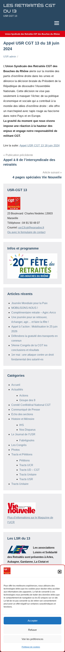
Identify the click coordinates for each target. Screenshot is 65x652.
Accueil (15, 384)
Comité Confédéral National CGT (31, 404)
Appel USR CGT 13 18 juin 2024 (40, 145)
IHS (21, 425)
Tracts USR (26, 479)
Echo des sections (22, 414)
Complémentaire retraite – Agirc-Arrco (33, 312)
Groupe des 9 (27, 400)
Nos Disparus (27, 429)
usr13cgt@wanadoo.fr (31, 227)
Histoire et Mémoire (22, 419)
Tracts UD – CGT (29, 469)
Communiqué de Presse (25, 409)
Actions (23, 395)
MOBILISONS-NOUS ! (24, 307)
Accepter (33, 620)
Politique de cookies (31, 647)
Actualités (17, 389)
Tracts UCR (26, 465)
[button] (59, 571)
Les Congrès (18, 445)
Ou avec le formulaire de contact (26, 232)
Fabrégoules (26, 440)
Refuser (32, 629)
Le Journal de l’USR (23, 434)
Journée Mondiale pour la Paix (29, 303)
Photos (15, 449)
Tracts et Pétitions (21, 454)
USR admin (9, 56)
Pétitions (24, 460)
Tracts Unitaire (27, 474)
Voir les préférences (32, 639)
